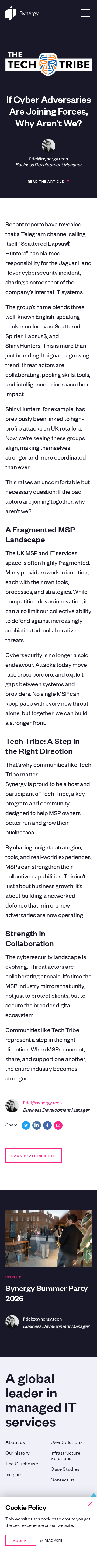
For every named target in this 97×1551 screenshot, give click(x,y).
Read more (53, 1540)
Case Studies (65, 1468)
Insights (13, 1474)
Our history (17, 1452)
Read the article (46, 181)
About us (15, 1441)
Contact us (63, 1479)
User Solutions (67, 1441)
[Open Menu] (85, 13)
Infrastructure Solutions (66, 1455)
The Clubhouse (21, 1463)
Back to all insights (33, 1155)
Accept (20, 1540)
